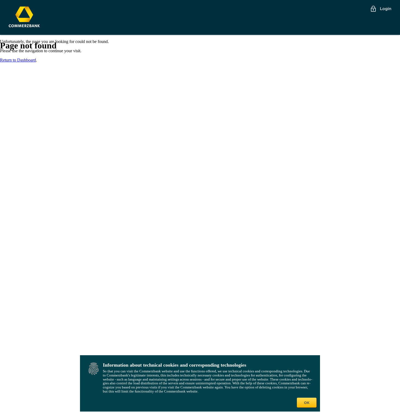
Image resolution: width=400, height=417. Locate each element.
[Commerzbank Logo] (24, 17)
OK (306, 402)
